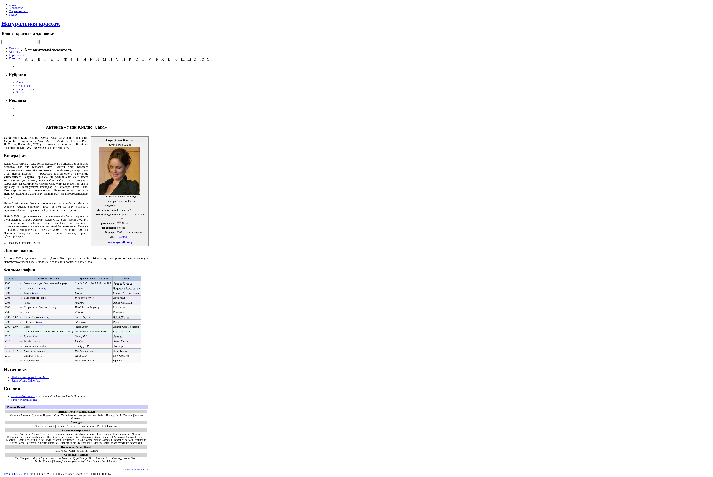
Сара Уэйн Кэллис (23, 396)
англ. (42, 288)
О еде (12, 4)
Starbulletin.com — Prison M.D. (30, 377)
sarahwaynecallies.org (120, 242)
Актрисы (14, 51)
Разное (13, 14)
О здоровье (16, 7)
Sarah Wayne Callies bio (25, 380)
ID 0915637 (123, 237)
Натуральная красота (30, 23)
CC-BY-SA (144, 469)
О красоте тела (18, 11)
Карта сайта (16, 55)
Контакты (15, 58)
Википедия (134, 469)
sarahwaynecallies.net (24, 399)
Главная (14, 48)
